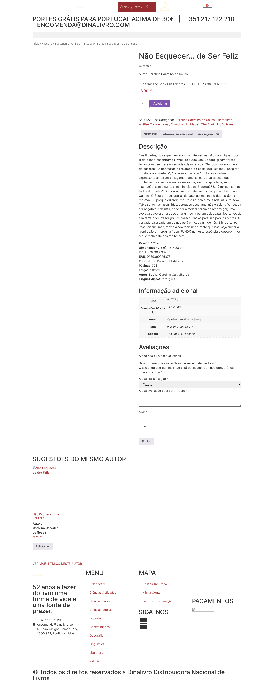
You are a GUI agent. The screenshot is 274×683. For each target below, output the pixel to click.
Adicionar (160, 103)
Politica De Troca (155, 584)
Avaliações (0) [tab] (208, 134)
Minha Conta (151, 592)
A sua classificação (153, 378)
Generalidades (99, 627)
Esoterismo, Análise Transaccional (76, 43)
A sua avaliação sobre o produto (163, 390)
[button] (137, 35)
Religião (95, 661)
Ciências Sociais (100, 610)
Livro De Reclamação (158, 601)
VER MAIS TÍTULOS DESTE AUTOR (57, 563)
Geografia (96, 635)
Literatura (96, 652)
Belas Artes (97, 584)
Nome (143, 412)
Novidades (192, 124)
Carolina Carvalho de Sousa (195, 120)
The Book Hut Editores (217, 124)
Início (36, 43)
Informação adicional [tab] (177, 134)
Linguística (97, 644)
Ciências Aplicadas (102, 592)
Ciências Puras (99, 601)
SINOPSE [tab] (150, 134)
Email (143, 426)
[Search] (152, 7)
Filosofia (47, 43)
